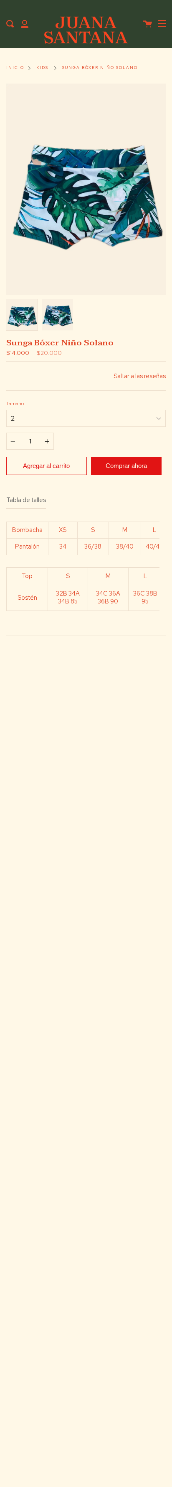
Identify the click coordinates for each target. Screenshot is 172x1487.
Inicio (15, 67)
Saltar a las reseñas (140, 376)
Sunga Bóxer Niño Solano (100, 67)
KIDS (42, 67)
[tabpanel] (86, 189)
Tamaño (15, 403)
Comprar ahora (126, 465)
